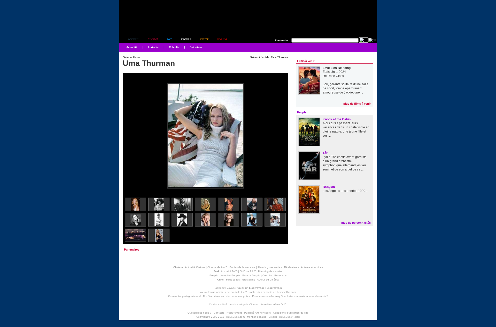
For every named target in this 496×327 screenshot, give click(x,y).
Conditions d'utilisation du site (290, 312)
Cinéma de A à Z (217, 267)
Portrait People (251, 275)
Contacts (219, 312)
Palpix (296, 316)
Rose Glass (336, 76)
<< (130, 136)
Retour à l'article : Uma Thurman (269, 57)
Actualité (131, 47)
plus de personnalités (356, 222)
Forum (222, 39)
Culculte (174, 47)
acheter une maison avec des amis (305, 296)
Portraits (153, 47)
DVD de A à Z (248, 271)
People (186, 39)
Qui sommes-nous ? (199, 312)
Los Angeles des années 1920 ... (345, 191)
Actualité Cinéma (195, 267)
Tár (325, 153)
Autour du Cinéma (268, 279)
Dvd (169, 39)
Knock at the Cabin (337, 119)
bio (243, 292)
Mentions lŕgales (256, 316)
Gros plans (248, 279)
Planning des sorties (270, 267)
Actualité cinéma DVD (273, 304)
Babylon (329, 187)
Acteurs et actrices (312, 267)
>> (280, 136)
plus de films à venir (357, 103)
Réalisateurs (291, 267)
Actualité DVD (229, 271)
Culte (204, 39)
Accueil (133, 39)
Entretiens (196, 47)
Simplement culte (147, 25)
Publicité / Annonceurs (257, 312)
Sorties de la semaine (242, 267)
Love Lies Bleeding (337, 68)
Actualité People (230, 275)
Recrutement (234, 312)
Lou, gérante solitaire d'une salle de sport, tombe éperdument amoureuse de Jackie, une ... (345, 88)
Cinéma (153, 39)
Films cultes (233, 279)
